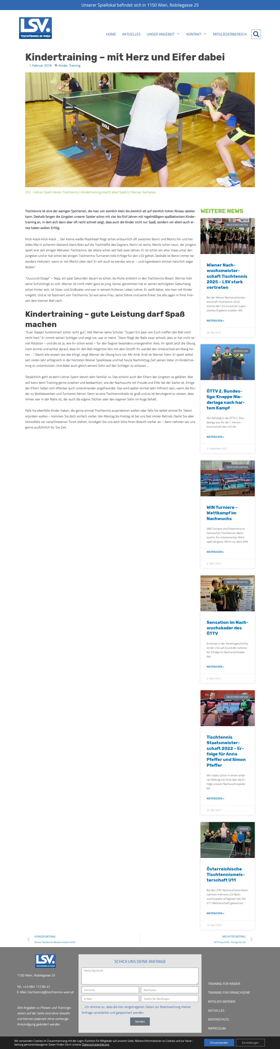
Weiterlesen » (215, 320)
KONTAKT (193, 34)
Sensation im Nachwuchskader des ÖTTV (227, 628)
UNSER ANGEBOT (160, 34)
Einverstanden (219, 1042)
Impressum (217, 1028)
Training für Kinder (224, 983)
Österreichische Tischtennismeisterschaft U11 (226, 874)
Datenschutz (218, 1019)
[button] (256, 34)
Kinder (63, 65)
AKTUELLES (131, 34)
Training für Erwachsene (229, 992)
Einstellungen (250, 1042)
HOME (111, 34)
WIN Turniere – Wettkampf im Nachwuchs (222, 513)
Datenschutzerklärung (95, 1044)
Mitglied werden (221, 1001)
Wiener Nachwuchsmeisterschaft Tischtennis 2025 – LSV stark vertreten (227, 276)
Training (74, 65)
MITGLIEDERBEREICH (229, 34)
